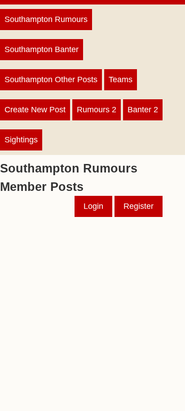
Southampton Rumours (46, 19)
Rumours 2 (96, 109)
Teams (120, 79)
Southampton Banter (41, 49)
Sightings (21, 139)
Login (93, 206)
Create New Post (35, 109)
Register (138, 206)
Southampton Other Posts (50, 79)
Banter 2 (143, 109)
